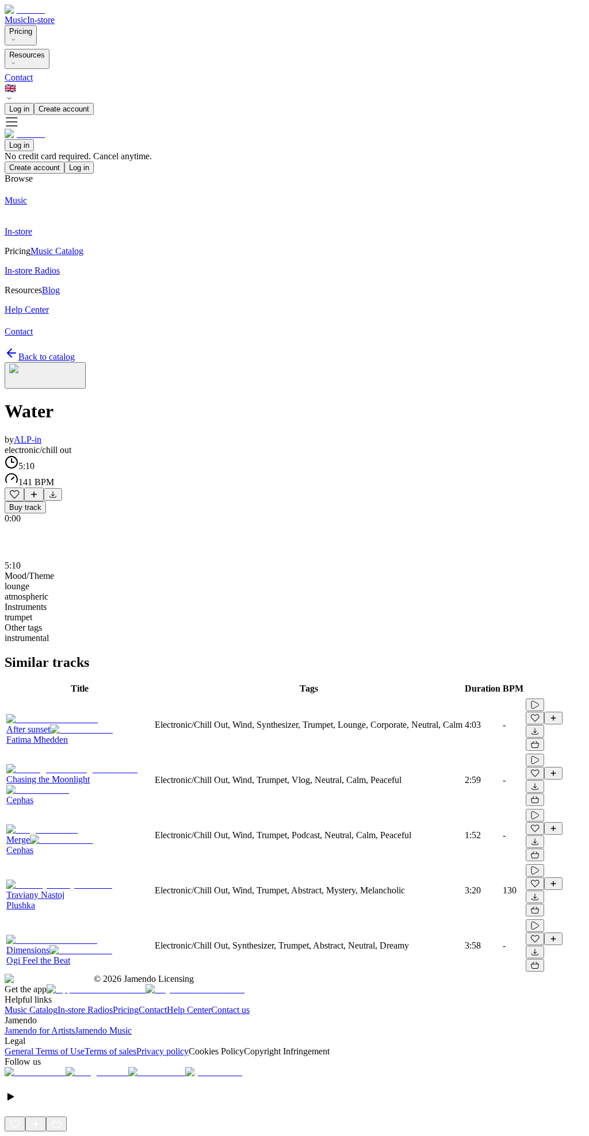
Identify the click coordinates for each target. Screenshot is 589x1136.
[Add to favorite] (14, 494)
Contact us (230, 1010)
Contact (19, 77)
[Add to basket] (535, 744)
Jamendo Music (103, 1030)
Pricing (20, 31)
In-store (41, 20)
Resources (27, 55)
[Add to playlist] (34, 494)
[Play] (45, 375)
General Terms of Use (45, 1051)
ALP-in (27, 439)
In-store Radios (85, 1010)
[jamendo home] (25, 9)
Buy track (25, 507)
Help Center (189, 1010)
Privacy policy (162, 1051)
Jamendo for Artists (40, 1030)
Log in (19, 109)
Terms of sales (110, 1051)
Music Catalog (31, 1010)
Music (16, 20)
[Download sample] (53, 494)
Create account (64, 109)
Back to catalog (46, 357)
